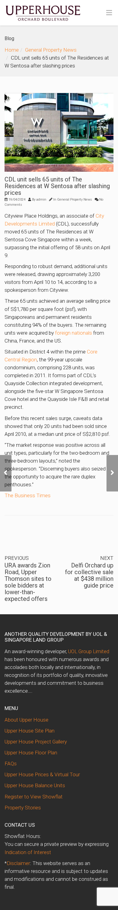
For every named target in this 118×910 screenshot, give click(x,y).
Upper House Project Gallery (36, 742)
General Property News (51, 50)
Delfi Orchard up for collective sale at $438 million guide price (89, 575)
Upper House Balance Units (35, 785)
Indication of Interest (28, 852)
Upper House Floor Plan (31, 753)
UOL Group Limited (88, 651)
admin (41, 200)
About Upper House (26, 720)
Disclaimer (18, 863)
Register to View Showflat (34, 797)
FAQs (11, 763)
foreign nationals (73, 333)
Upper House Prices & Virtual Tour (42, 774)
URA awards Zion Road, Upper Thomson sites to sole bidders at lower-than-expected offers (28, 582)
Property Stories (23, 808)
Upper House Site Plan (29, 731)
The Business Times (28, 495)
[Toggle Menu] (109, 13)
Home (12, 50)
